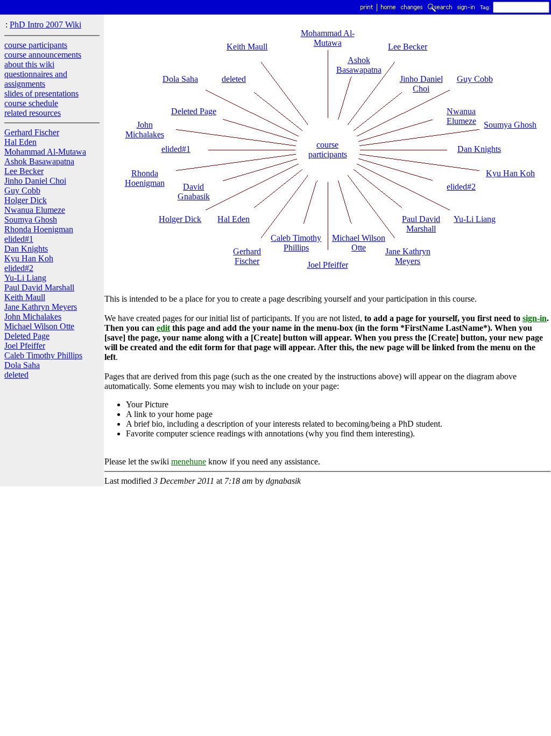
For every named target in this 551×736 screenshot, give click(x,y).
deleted (16, 374)
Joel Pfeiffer (24, 345)
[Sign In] (466, 10)
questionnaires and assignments (35, 79)
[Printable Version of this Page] (367, 10)
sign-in (534, 318)
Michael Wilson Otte (39, 326)
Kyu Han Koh (28, 258)
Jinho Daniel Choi (35, 180)
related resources (32, 112)
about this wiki (29, 64)
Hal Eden (20, 142)
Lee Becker (24, 171)
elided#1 (18, 239)
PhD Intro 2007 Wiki (45, 24)
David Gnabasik (194, 191)
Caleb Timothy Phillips (43, 355)
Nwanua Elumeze (34, 209)
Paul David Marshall (39, 287)
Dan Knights (26, 248)
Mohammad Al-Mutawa (45, 151)
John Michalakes (32, 316)
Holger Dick (25, 200)
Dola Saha (22, 365)
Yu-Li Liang (25, 277)
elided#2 (18, 268)
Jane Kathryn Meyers (40, 306)
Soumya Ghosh (30, 219)
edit (163, 327)
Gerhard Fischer (31, 132)
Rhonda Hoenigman (38, 229)
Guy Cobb (22, 190)
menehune (188, 461)
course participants (35, 45)
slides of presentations (41, 93)
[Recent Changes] (411, 10)
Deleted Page (27, 336)
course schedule (31, 103)
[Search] (440, 10)
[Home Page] (388, 10)
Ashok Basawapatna (39, 161)
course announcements (42, 54)
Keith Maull (24, 297)
